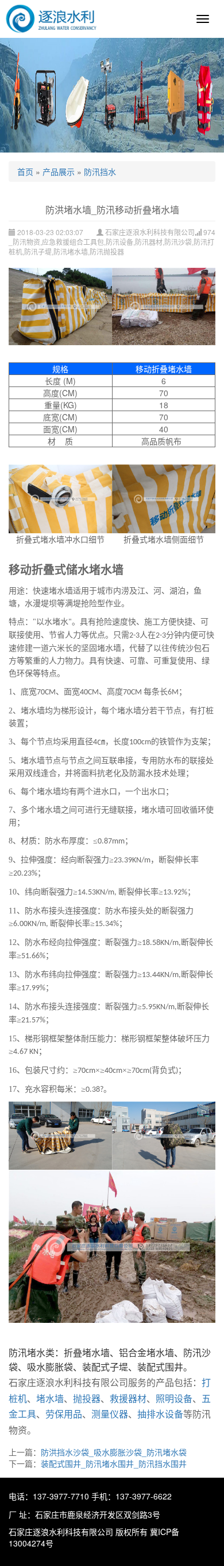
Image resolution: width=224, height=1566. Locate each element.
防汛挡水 (100, 171)
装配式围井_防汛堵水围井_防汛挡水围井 (114, 1463)
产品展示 (59, 171)
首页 (25, 171)
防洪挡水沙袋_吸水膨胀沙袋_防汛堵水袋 (114, 1452)
